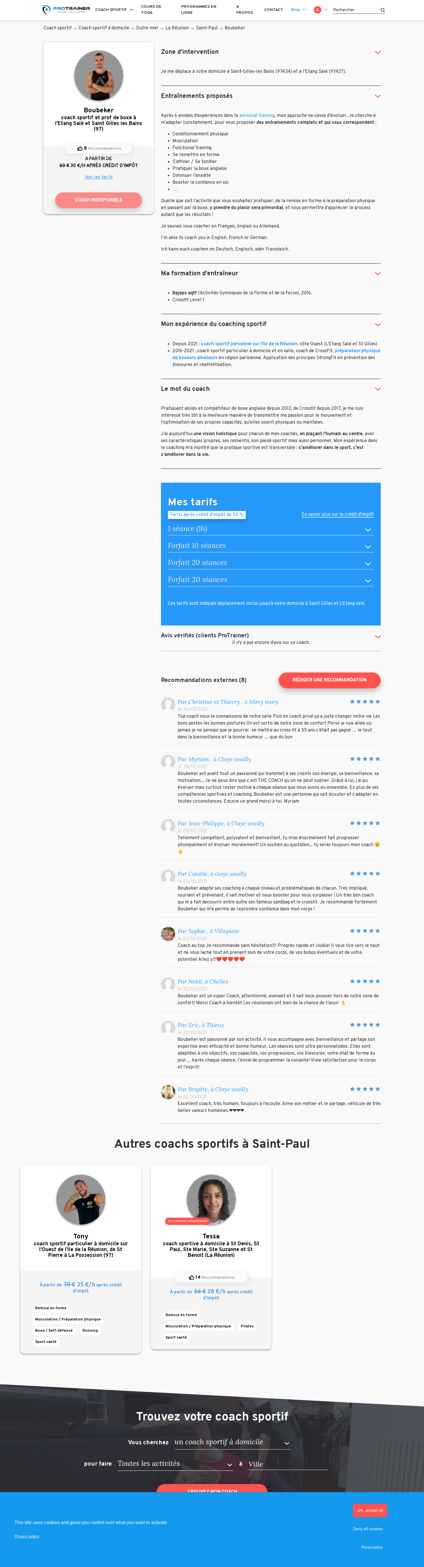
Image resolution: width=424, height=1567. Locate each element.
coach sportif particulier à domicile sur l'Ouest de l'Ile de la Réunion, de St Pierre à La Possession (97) (81, 1246)
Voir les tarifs (99, 177)
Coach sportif (111, 9)
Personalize (372, 1547)
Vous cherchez (148, 1442)
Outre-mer (147, 28)
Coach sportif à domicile (104, 28)
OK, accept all (370, 1510)
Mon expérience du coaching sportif (214, 324)
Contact (273, 9)
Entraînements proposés (197, 96)
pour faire (98, 1464)
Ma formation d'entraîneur (199, 274)
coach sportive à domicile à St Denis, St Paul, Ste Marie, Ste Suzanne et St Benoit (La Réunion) (211, 1246)
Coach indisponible (99, 200)
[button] (232, 1443)
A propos (244, 9)
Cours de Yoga (151, 9)
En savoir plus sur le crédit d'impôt (338, 515)
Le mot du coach (185, 389)
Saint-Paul (207, 28)
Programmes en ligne (198, 9)
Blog (295, 9)
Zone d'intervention (190, 52)
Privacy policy (26, 1536)
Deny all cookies (368, 1528)
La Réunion (177, 28)
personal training (257, 116)
